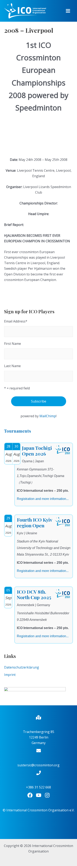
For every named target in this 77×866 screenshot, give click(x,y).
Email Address (15, 321)
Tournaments (17, 431)
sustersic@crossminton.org (38, 765)
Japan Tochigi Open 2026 (37, 451)
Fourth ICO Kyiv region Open (34, 522)
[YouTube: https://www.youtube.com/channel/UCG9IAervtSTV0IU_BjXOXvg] (39, 795)
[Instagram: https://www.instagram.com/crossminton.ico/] (47, 795)
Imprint (10, 674)
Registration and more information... (43, 499)
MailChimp (47, 416)
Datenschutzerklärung (21, 667)
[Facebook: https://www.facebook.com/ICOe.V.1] (30, 795)
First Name (12, 343)
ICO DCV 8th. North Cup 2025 (34, 595)
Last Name (12, 366)
